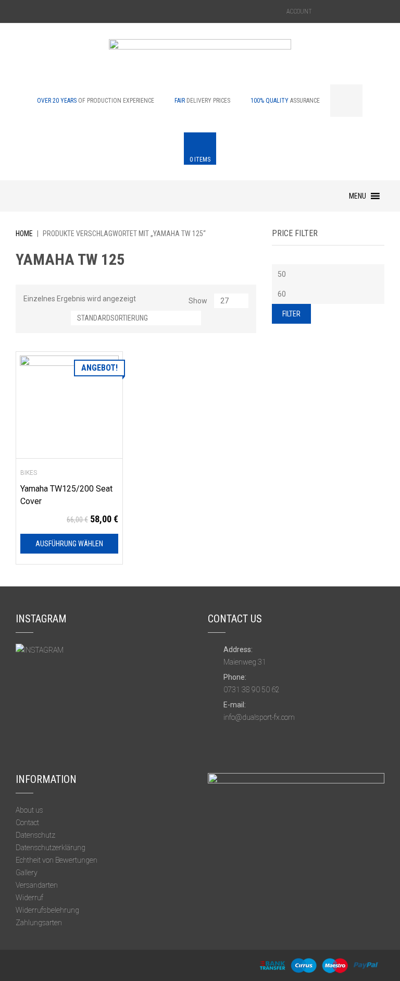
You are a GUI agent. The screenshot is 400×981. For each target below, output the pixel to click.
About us (29, 810)
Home (24, 233)
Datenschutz (35, 835)
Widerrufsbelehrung (47, 910)
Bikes (28, 472)
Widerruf (29, 897)
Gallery (27, 872)
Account (299, 11)
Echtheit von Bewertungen (56, 860)
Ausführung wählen (69, 543)
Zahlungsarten (39, 922)
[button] (357, 196)
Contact (27, 822)
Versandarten (37, 885)
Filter (291, 314)
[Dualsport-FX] (200, 61)
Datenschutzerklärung (50, 847)
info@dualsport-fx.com (259, 717)
